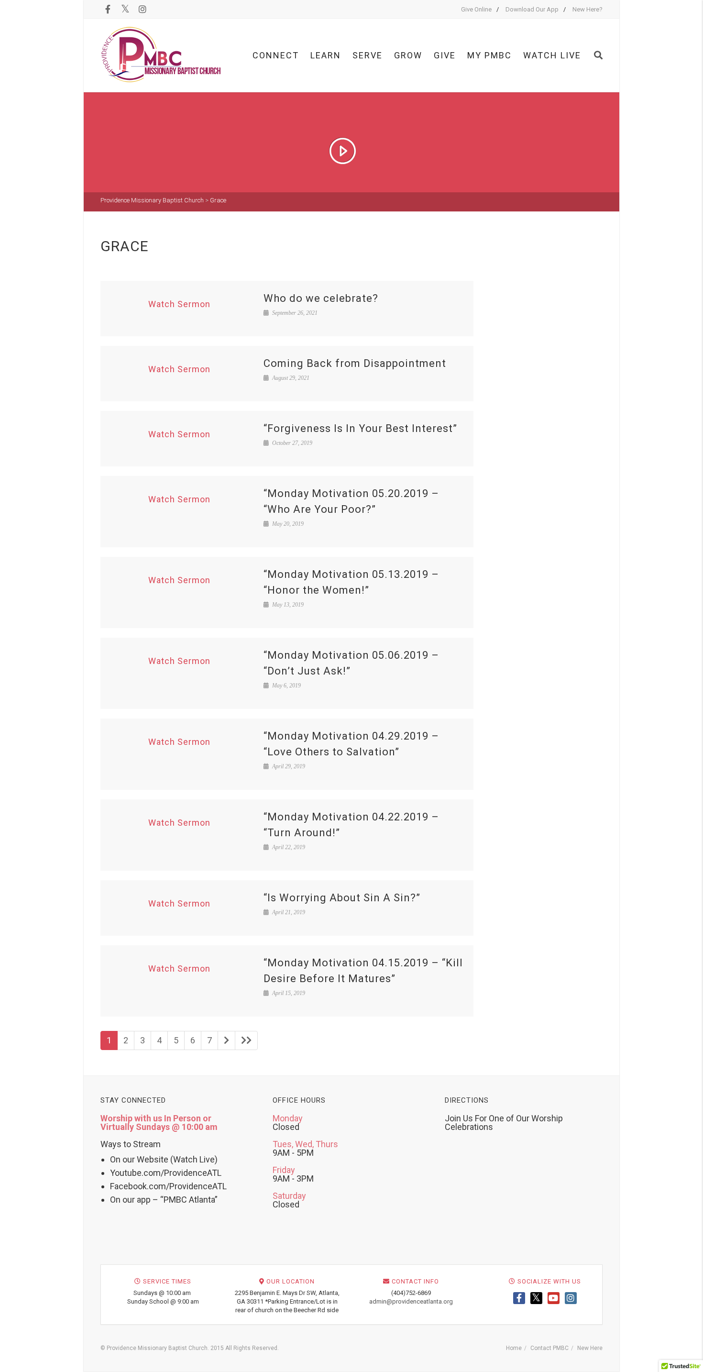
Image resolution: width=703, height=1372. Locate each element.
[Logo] (161, 55)
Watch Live (552, 55)
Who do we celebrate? (321, 298)
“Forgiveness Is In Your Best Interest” (360, 428)
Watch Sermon (179, 304)
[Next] (226, 1040)
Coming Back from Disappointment (355, 363)
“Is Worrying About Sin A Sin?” (342, 898)
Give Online (476, 9)
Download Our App (532, 9)
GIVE (445, 55)
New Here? (587, 9)
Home (514, 1348)
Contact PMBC (549, 1348)
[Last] (246, 1040)
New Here (590, 1348)
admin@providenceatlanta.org (411, 1301)
